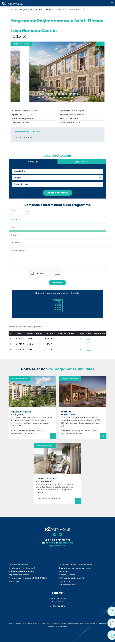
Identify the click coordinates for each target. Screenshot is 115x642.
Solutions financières (18, 564)
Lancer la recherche (57, 192)
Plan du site (64, 581)
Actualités (63, 571)
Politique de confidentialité (71, 578)
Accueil (14, 9)
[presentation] (98, 44)
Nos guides (14, 581)
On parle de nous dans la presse (74, 568)
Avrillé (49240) (68, 414)
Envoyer (57, 282)
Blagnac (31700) (44, 481)
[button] (37, 93)
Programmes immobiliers (31, 9)
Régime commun (54, 9)
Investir (33, 161)
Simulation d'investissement (22, 568)
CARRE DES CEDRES (46, 478)
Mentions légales (67, 574)
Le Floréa (66, 411)
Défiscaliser (81, 161)
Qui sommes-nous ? (68, 584)
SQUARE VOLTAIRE (21, 411)
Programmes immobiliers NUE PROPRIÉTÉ (28, 578)
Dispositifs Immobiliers (19, 574)
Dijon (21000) (17, 414)
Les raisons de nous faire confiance (76, 564)
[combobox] (21, 171)
